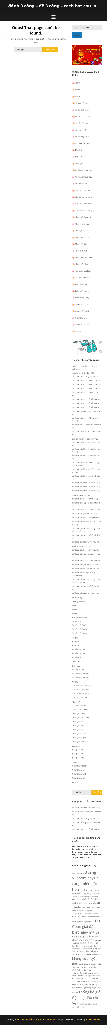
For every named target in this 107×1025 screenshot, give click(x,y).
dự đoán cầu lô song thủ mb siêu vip (86, 477)
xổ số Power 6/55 (82, 143)
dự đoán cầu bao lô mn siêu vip (85, 550)
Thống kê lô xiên (82, 230)
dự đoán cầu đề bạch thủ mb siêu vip (86, 426)
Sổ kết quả (76, 621)
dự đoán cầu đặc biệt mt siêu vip (86, 509)
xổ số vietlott (80, 130)
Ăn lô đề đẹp (77, 597)
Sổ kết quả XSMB (82, 110)
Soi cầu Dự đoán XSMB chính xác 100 (85, 980)
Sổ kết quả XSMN (82, 116)
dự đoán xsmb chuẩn (84, 946)
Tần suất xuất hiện (83, 271)
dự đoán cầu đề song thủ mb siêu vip (86, 443)
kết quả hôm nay (82, 103)
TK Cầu (75, 682)
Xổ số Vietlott (77, 657)
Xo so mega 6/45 (82, 136)
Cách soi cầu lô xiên (85, 899)
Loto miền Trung (82, 297)
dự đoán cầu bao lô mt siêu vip (85, 499)
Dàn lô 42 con (80, 914)
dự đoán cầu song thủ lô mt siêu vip (86, 536)
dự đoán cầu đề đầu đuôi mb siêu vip (86, 432)
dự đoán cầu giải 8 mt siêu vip (84, 513)
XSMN (77, 89)
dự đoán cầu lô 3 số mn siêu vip (85, 568)
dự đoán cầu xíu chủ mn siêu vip (85, 593)
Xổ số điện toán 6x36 (84, 170)
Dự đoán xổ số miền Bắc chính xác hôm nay (85, 953)
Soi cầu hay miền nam (81, 546)
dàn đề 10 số (85, 917)
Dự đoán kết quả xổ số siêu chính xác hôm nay (85, 936)
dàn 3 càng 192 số (88, 907)
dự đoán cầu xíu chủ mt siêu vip (85, 542)
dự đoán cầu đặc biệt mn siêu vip (86, 560)
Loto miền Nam (82, 291)
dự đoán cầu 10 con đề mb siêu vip (85, 393)
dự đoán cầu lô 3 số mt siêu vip (85, 517)
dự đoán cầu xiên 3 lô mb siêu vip (86, 486)
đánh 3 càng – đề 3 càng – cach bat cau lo (52, 6)
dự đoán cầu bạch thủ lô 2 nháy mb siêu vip (85, 463)
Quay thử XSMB (82, 304)
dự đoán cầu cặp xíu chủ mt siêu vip (86, 504)
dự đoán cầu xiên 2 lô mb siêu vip (86, 482)
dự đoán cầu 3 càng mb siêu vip (85, 376)
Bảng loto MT (78, 749)
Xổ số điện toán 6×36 (81, 677)
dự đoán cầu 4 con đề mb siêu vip (86, 380)
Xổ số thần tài (81, 183)
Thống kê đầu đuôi (83, 217)
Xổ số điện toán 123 (83, 177)
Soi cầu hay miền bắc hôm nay (85, 439)
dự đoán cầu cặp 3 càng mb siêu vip (86, 412)
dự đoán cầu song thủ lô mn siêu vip (86, 587)
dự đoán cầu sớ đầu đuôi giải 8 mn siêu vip (85, 574)
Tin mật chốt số (78, 601)
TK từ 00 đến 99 (82, 277)
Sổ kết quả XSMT (82, 123)
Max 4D (78, 157)
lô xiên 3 (86, 967)
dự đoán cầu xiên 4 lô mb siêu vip (86, 490)
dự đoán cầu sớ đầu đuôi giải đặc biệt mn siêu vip (86, 580)
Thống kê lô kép (82, 237)
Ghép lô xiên (95, 954)
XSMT (77, 96)
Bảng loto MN (78, 754)
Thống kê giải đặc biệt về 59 (88, 1004)
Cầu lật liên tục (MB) (83, 197)
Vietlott (75, 638)
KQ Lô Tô (76, 746)
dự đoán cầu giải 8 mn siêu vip (85, 564)
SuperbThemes (93, 1019)
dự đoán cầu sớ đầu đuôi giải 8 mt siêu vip (86, 523)
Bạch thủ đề (78, 896)
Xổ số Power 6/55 (79, 649)
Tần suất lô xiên (78, 1007)
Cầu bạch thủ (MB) (83, 190)
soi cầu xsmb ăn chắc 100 (83, 373)
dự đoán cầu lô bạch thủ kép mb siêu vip (86, 450)
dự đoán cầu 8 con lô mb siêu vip (86, 407)
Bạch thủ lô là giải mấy (83, 894)
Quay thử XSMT (81, 318)
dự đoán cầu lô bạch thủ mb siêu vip (86, 457)
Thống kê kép (78, 729)
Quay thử (76, 762)
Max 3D (78, 150)
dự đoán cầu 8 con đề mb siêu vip (86, 388)
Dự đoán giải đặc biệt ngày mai (86, 926)
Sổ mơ (78, 331)
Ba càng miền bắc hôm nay (85, 883)
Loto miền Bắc (81, 284)
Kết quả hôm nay (79, 617)
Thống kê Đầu (81, 244)
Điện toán (76, 666)
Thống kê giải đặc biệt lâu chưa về (87, 997)
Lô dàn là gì (95, 964)
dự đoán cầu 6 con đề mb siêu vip (86, 384)
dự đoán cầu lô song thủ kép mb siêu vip (86, 470)
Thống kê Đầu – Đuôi (84, 257)
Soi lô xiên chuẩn (86, 984)
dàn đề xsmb (94, 917)
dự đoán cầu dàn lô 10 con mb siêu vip (85, 419)
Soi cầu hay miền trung (81, 495)
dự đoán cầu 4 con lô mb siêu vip (86, 399)
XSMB (77, 83)
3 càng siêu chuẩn (78, 873)
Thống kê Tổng (81, 264)
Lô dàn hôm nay (85, 964)
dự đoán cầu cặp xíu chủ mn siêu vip (86, 555)
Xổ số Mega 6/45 (79, 653)
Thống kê (79, 163)
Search (77, 35)
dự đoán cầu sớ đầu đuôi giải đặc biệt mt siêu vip (86, 529)
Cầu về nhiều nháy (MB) (85, 210)
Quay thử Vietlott (82, 324)
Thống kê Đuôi (81, 251)
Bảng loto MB (78, 758)
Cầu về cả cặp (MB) (83, 203)
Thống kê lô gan (82, 224)
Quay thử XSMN (82, 311)
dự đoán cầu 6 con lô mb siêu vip (86, 403)
